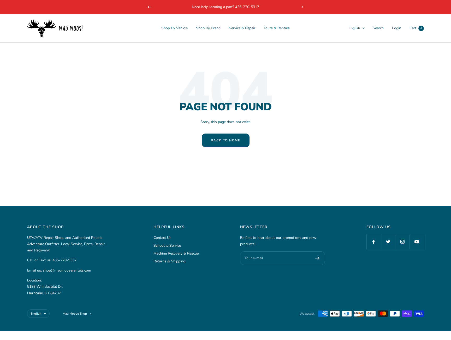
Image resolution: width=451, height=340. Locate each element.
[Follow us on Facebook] (373, 242)
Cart (416, 28)
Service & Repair (242, 28)
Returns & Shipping (169, 261)
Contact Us (162, 237)
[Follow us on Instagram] (402, 242)
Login (396, 28)
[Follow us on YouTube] (417, 242)
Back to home (225, 140)
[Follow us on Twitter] (388, 242)
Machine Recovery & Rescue (176, 253)
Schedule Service (167, 245)
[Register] (317, 258)
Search (378, 28)
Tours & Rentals (277, 28)
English (354, 28)
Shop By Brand (208, 28)
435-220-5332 (64, 260)
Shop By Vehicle (174, 28)
